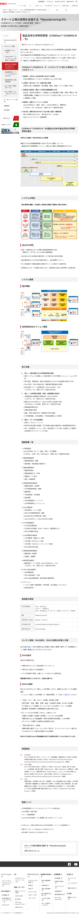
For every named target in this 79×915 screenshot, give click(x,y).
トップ (6, 36)
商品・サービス (39, 5)
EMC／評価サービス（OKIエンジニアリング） (11, 93)
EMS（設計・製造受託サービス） (10, 87)
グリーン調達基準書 (28, 815)
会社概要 (57, 878)
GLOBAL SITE (59, 1)
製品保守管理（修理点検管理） (10, 81)
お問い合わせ (70, 1)
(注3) (66, 694)
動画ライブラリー (73, 897)
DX (30, 5)
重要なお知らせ (72, 888)
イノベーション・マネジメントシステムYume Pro (7, 882)
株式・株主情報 (46, 889)
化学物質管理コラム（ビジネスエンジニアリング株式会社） (41, 808)
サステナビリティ (57, 5)
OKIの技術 (47, 5)
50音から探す (19, 896)
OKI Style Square (58, 898)
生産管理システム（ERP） (10, 51)
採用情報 (40, 1)
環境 (29, 885)
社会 (29, 889)
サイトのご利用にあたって (7, 913)
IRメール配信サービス (46, 904)
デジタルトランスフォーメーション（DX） (20, 880)
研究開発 (4, 895)
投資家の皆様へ (65, 5)
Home (4, 10)
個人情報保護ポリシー (19, 913)
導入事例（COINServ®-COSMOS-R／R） (35, 832)
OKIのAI (4, 905)
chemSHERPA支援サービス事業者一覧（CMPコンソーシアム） (42, 818)
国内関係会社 (59, 894)
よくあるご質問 (46, 898)
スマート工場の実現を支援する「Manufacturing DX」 (34, 10)
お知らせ (70, 874)
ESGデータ (31, 895)
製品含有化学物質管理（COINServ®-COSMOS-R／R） (10, 66)
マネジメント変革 (9, 46)
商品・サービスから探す (20, 892)
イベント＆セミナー (72, 884)
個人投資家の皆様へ (46, 894)
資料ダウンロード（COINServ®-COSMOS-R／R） (38, 45)
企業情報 (74, 5)
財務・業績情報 (46, 880)
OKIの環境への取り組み (29, 811)
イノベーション (20, 5)
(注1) (29, 647)
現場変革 (7, 106)
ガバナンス (31, 892)
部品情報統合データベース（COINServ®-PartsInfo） (11, 74)
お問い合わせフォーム (32, 850)
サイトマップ (50, 1)
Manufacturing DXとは (10, 41)
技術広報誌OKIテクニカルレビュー (7, 900)
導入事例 (7, 110)
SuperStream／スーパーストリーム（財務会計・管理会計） (11, 58)
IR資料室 (44, 885)
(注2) (42, 647)
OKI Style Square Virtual (20, 903)
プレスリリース (72, 878)
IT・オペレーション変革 (11, 101)
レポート (30, 898)
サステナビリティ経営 (33, 881)
